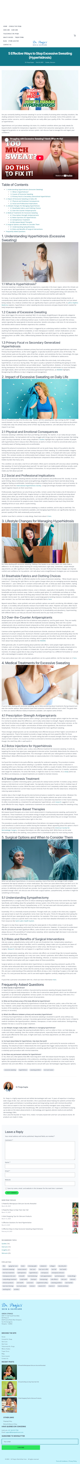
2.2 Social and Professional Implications (24, 204)
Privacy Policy (73, 1461)
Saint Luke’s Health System (25, 921)
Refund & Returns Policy (10, 1424)
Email (7, 1171)
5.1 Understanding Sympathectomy (22, 227)
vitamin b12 (41, 1286)
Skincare (52, 62)
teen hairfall (68, 1283)
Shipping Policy (7, 1421)
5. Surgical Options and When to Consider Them (22, 224)
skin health (20, 1283)
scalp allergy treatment (9, 1279)
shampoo (33, 1279)
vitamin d (51, 1286)
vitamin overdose (63, 1286)
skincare (72, 1279)
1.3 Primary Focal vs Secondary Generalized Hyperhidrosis (30, 196)
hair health (63, 1269)
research (58, 802)
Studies (41, 439)
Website (8, 1180)
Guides (47, 62)
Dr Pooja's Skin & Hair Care (19, 1459)
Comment (9, 1140)
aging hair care (13, 1266)
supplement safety (42, 1283)
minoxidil (21, 1276)
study (66, 772)
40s (4, 1266)
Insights (4, 1250)
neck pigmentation (46, 1276)
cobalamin (43, 1266)
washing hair (6, 1289)
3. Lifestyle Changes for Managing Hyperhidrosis (23, 206)
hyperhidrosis (23, 1070)
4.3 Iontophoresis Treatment (20, 220)
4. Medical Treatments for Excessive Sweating (22, 213)
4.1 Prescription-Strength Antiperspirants (24, 215)
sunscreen (30, 1283)
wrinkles (16, 1289)
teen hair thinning (8, 1286)
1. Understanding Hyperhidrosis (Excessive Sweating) (24, 189)
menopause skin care (9, 1276)
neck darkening (32, 1276)
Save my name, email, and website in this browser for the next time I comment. (35, 1188)
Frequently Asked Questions (15, 231)
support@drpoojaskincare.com (14, 1432)
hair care (32, 1269)
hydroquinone (22, 1273)
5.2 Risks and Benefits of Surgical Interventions (26, 229)
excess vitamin (22, 1269)
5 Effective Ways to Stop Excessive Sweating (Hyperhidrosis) (22, 1229)
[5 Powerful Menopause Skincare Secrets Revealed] (75, 1205)
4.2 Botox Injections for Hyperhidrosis (23, 217)
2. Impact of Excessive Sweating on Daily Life (21, 199)
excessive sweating (10, 1070)
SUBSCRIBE (21, 1447)
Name (7, 1162)
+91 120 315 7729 (13, 1430)
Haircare (5, 1247)
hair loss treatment (8, 1273)
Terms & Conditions (62, 1461)
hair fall (54, 1269)
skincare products (8, 1283)
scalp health (23, 1279)
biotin (22, 1266)
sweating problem (35, 1070)
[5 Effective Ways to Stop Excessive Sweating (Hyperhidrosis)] (75, 1231)
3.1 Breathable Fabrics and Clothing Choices (25, 208)
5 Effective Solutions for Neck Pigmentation (17, 1223)
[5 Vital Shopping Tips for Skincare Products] (75, 1218)
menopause (44, 1273)
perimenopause (59, 1276)
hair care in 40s (43, 1269)
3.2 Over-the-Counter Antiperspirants (23, 211)
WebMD (59, 370)
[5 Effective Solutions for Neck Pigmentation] (75, 1224)
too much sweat (48, 1070)
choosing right (32, 1266)
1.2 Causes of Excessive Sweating (21, 194)
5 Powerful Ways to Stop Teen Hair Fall (15, 1210)
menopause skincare (58, 1273)
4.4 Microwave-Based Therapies (21, 222)
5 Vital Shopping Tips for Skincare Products (17, 1216)
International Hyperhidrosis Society (28, 486)
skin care (64, 1279)
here (49, 516)
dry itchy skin (62, 1266)
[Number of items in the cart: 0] (75, 35)
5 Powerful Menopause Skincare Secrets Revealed (19, 1204)
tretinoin (32, 1286)
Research (11, 949)
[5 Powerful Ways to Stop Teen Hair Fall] (75, 1212)
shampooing (43, 1279)
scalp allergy (71, 1276)
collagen (52, 1266)
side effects (54, 1279)
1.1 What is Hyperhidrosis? (19, 192)
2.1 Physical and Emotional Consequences (24, 201)
